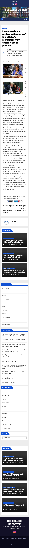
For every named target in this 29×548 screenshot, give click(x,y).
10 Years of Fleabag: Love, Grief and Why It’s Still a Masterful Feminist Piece (13, 242)
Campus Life (5, 292)
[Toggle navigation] (13, 19)
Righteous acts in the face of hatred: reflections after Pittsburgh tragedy (8, 208)
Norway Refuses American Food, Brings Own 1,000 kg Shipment (13, 272)
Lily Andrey (15, 259)
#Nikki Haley (10, 55)
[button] (24, 19)
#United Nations (18, 55)
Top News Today (6, 321)
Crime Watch (5, 299)
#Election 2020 (11, 53)
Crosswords (5, 302)
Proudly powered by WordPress (8, 538)
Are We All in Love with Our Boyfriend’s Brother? (14, 256)
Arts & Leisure (7, 238)
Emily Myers (16, 509)
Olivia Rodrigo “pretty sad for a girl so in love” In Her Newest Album (13, 507)
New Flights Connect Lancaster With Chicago (13, 355)
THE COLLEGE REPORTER (14, 10)
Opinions (4, 28)
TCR (10, 49)
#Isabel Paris (18, 53)
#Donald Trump (20, 51)
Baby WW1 (5, 382)
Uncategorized (6, 324)
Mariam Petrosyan (16, 244)
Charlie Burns (15, 274)
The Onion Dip (6, 317)
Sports (13, 268)
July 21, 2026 (8, 462)
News (5, 268)
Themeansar (24, 538)
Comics (4, 295)
